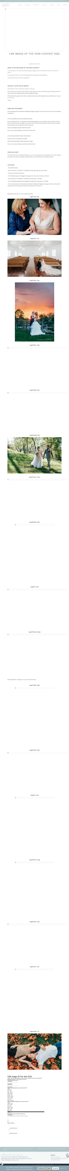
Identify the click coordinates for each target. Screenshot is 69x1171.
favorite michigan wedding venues (58, 1158)
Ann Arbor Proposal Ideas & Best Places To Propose (51, 1148)
